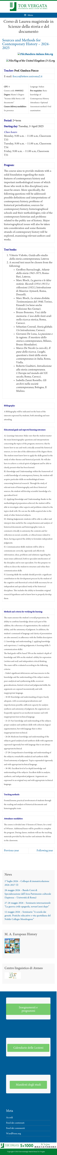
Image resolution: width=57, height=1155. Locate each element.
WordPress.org (13, 1133)
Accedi (9, 1117)
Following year (45, 850)
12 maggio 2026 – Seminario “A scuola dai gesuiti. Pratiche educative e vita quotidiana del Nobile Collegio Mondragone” (28, 916)
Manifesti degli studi (28, 1084)
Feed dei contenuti (15, 1123)
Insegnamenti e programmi (28, 1009)
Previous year (11, 850)
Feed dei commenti (15, 1128)
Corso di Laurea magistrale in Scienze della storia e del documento (28, 27)
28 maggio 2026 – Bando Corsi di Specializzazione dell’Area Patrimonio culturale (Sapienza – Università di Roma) (28, 894)
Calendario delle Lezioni (28, 1047)
